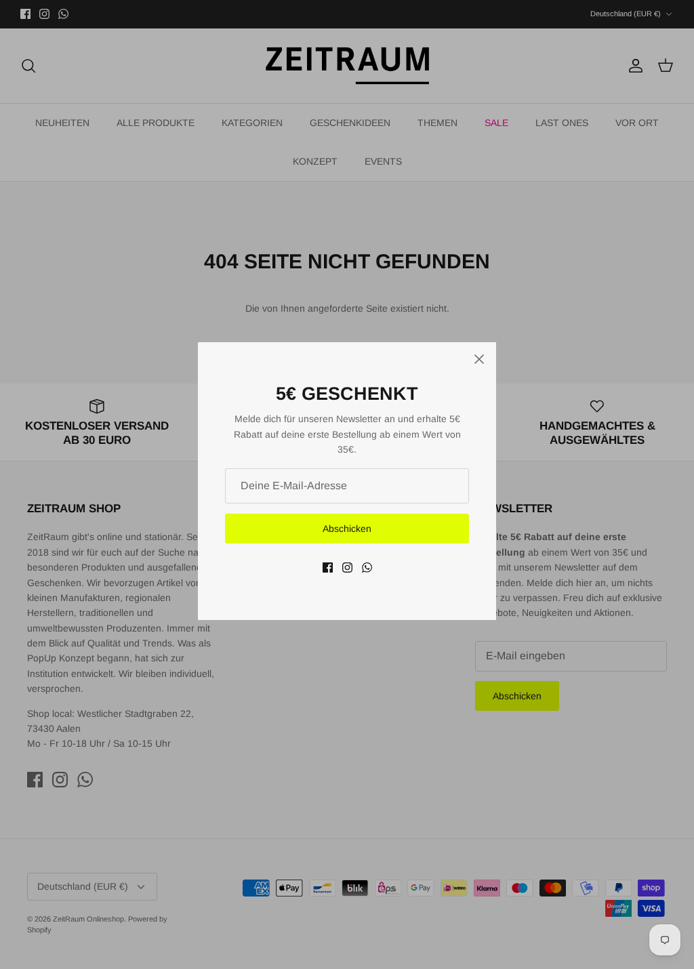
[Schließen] (479, 359)
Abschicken (347, 528)
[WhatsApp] (367, 567)
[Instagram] (347, 567)
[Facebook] (328, 567)
